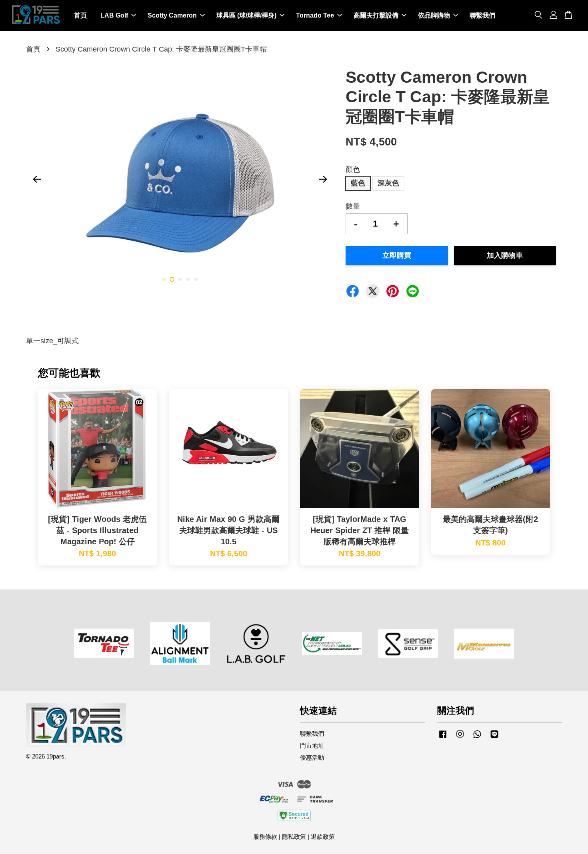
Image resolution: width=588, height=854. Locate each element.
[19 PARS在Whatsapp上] (477, 737)
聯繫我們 (482, 15)
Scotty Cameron (172, 15)
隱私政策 (294, 836)
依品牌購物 (434, 15)
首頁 (80, 15)
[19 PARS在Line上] (494, 737)
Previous (37, 179)
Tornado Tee (315, 15)
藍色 (358, 183)
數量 (353, 206)
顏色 (353, 169)
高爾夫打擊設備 (376, 15)
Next (323, 179)
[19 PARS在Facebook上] (442, 737)
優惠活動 (312, 757)
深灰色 (388, 183)
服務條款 (265, 836)
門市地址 (312, 745)
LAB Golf (114, 15)
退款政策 (323, 836)
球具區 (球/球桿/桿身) (246, 15)
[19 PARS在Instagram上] (460, 737)
